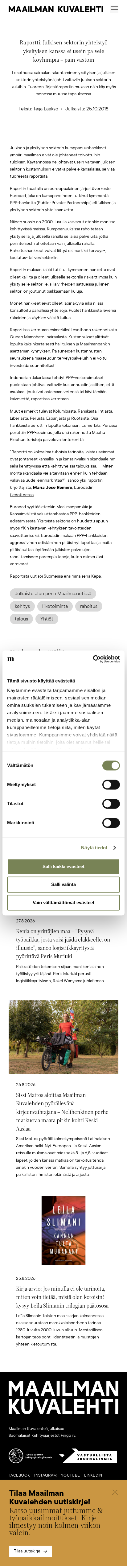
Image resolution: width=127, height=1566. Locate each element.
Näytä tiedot (94, 847)
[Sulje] (115, 1493)
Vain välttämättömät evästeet (63, 902)
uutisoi (36, 576)
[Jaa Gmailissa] (54, 134)
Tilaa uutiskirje (27, 1551)
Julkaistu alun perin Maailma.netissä (53, 593)
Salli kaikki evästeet (63, 866)
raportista (38, 176)
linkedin (93, 1475)
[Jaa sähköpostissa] (92, 134)
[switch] (111, 784)
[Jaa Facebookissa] (73, 134)
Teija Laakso (45, 108)
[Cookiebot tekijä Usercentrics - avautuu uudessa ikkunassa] (93, 659)
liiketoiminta (55, 606)
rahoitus (88, 606)
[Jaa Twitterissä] (34, 134)
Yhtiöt (46, 619)
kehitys (22, 606)
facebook (19, 1475)
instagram (45, 1475)
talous (21, 619)
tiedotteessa (22, 495)
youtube (70, 1475)
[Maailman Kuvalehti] (63, 1413)
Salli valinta (63, 884)
